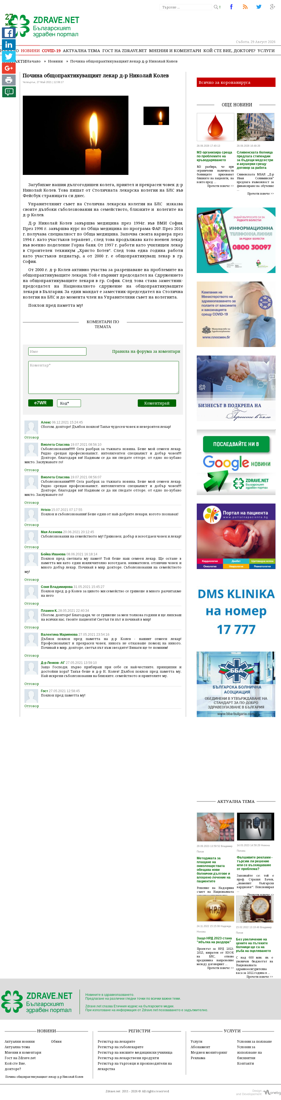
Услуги (266, 50)
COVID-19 (51, 50)
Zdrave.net (113, 1091)
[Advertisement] (239, 760)
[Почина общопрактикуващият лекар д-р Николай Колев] (40, 26)
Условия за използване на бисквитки (249, 1052)
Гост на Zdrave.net (20, 1058)
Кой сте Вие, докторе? (229, 50)
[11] (9, 95)
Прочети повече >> (220, 186)
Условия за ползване (254, 1041)
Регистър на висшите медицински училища (135, 1052)
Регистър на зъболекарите (121, 1047)
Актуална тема (81, 50)
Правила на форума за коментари (146, 351)
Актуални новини (20, 1041)
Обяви (56, 1041)
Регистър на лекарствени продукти (128, 1058)
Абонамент (200, 1047)
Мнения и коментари (175, 50)
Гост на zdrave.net (124, 50)
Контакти (245, 1063)
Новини (30, 50)
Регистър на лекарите (116, 1041)
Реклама (198, 1058)
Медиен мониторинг (209, 1052)
